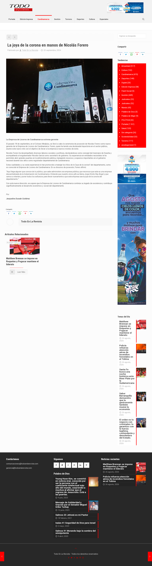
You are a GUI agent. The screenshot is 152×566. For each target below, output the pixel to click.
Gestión (124, 95)
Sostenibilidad (127, 137)
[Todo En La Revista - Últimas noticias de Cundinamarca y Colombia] (21, 8)
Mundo (124, 107)
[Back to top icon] (76, 548)
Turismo (124, 141)
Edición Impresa (128, 87)
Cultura (124, 70)
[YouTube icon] (75, 558)
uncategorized (127, 145)
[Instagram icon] (83, 558)
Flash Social (126, 91)
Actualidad (125, 66)
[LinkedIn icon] (77, 558)
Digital (124, 83)
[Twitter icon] (72, 558)
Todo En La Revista (30, 50)
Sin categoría (126, 132)
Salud (123, 128)
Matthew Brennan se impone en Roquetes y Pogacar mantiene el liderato (22, 261)
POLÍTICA (125, 120)
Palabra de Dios (128, 112)
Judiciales (125, 99)
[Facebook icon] (69, 558)
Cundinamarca (127, 74)
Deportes (125, 78)
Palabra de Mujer (128, 116)
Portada (124, 124)
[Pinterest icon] (80, 558)
